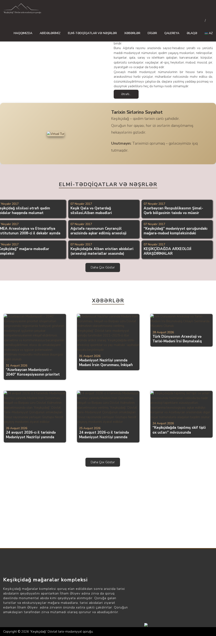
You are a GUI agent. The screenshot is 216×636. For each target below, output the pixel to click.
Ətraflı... (126, 94)
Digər (152, 33)
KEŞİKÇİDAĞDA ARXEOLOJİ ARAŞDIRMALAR (167, 251)
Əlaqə (192, 33)
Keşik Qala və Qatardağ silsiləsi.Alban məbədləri (91, 210)
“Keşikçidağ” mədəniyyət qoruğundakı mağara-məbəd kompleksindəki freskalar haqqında (175, 233)
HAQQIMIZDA (23, 33)
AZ (210, 33)
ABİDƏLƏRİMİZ (50, 33)
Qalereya (171, 33)
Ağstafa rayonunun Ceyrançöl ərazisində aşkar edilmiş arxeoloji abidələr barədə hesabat (98, 233)
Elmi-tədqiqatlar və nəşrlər (92, 33)
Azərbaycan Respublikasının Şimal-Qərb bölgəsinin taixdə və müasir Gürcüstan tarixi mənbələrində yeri (173, 213)
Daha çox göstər (103, 267)
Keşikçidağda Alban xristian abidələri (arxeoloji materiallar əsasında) (101, 251)
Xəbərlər (132, 33)
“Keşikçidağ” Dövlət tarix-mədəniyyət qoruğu (61, 631)
